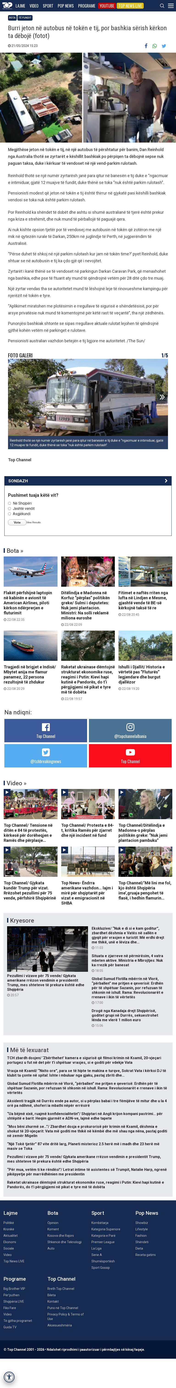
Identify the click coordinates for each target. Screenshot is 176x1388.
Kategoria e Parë (103, 1235)
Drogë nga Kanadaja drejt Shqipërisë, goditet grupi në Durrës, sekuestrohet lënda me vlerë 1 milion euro (125, 1018)
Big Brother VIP (14, 1289)
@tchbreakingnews (45, 761)
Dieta (139, 1248)
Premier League (103, 1242)
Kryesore (22, 920)
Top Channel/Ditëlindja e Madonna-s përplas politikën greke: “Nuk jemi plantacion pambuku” (143, 833)
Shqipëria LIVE (13, 1301)
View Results (33, 522)
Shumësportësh (103, 1261)
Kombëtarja (99, 1223)
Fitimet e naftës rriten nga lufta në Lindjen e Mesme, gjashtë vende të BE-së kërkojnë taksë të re (143, 603)
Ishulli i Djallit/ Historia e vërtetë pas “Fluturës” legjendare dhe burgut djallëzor (141, 677)
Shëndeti (141, 1242)
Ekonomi (9, 1242)
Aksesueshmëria (59, 1325)
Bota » (15, 550)
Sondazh (18, 480)
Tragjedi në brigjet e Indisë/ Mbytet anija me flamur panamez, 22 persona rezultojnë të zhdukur (30, 677)
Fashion (141, 1235)
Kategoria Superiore (105, 1229)
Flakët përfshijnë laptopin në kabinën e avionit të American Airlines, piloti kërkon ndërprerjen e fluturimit (28, 605)
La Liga (96, 1248)
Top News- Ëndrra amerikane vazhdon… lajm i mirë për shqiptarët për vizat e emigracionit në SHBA (87, 892)
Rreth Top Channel (60, 1289)
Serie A (96, 1255)
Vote (17, 522)
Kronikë (8, 1229)
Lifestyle (141, 1229)
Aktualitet (10, 1235)
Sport (48, 6)
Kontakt (53, 1301)
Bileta (51, 1295)
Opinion (52, 1223)
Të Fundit (25, 17)
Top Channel (45, 736)
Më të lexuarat (29, 1050)
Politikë (8, 1223)
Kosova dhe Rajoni (60, 1235)
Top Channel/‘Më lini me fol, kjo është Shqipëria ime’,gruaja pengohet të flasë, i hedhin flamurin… (144, 890)
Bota (12, 17)
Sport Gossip (100, 1267)
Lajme (20, 6)
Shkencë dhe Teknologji (64, 1242)
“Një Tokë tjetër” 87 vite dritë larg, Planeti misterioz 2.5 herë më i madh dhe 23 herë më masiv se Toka (83, 1146)
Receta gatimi (145, 1255)
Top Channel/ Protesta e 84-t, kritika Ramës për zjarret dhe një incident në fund (87, 830)
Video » (17, 783)
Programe (86, 6)
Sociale (8, 1248)
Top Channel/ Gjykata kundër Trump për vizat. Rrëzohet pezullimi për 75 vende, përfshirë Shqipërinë (30, 890)
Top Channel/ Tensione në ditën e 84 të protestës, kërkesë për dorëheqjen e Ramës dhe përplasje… (28, 833)
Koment (53, 1229)
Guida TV (9, 1327)
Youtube (107, 6)
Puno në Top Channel (62, 1308)
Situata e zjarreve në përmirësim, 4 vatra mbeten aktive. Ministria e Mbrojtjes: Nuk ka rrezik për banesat (127, 963)
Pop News (66, 6)
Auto (51, 1248)
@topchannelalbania (130, 736)
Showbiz (141, 1223)
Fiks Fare (9, 1308)
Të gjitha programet (17, 1321)
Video (34, 6)
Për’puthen (11, 1295)
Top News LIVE (130, 6)
